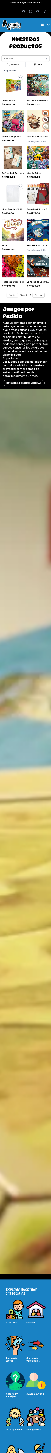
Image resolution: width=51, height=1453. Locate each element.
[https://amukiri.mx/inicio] (11, 25)
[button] (42, 24)
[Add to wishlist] (20, 78)
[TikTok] (44, 11)
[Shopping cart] (48, 24)
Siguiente (38, 295)
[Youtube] (37, 11)
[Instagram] (30, 11)
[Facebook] (23, 11)
